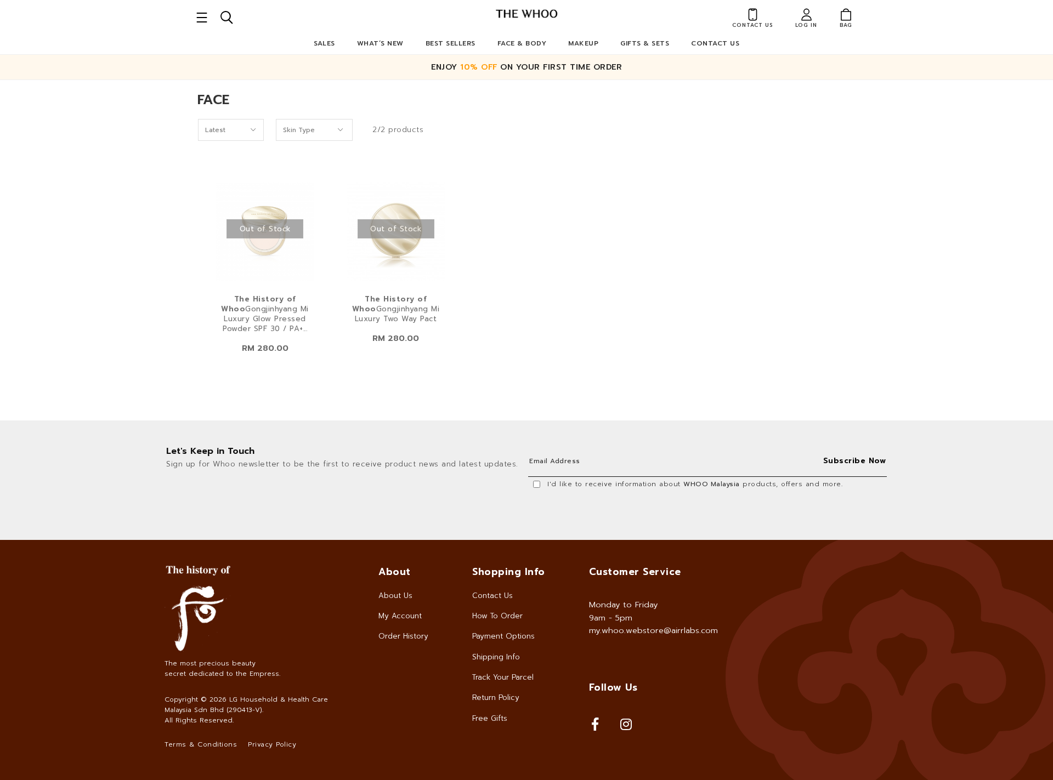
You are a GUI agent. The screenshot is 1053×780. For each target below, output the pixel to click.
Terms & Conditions (201, 744)
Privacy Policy (272, 744)
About (394, 572)
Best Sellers (450, 43)
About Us (395, 595)
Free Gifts (489, 718)
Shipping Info (496, 657)
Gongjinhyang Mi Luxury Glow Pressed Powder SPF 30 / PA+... (265, 314)
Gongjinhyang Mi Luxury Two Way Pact (396, 309)
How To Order (497, 616)
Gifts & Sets (644, 43)
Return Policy (495, 697)
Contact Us (715, 43)
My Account (400, 616)
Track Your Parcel (503, 677)
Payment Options (503, 636)
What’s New (380, 43)
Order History (403, 636)
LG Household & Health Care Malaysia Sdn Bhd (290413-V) (246, 704)
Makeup (583, 43)
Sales (324, 43)
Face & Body (522, 43)
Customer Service (635, 572)
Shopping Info (508, 572)
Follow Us (613, 687)
